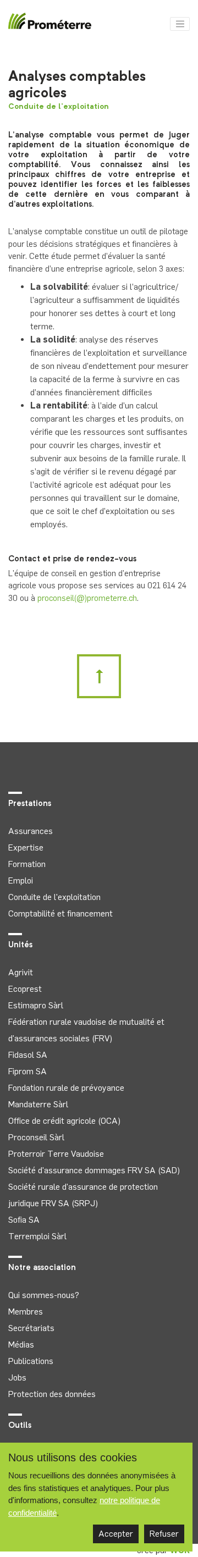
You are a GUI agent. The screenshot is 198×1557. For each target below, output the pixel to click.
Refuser (164, 1533)
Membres (25, 1311)
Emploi (20, 880)
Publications (30, 1361)
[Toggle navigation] (180, 24)
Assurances (30, 831)
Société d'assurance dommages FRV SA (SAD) (94, 1170)
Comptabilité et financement (60, 913)
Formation (27, 864)
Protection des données (52, 1394)
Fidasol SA (27, 1055)
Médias (21, 1344)
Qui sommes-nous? (43, 1295)
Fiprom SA (27, 1071)
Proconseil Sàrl (36, 1137)
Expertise (25, 847)
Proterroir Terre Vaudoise (56, 1154)
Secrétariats (31, 1328)
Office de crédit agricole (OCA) (64, 1121)
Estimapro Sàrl (35, 1005)
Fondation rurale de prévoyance (66, 1088)
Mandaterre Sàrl (38, 1104)
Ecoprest (25, 989)
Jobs (17, 1377)
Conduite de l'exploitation (58, 107)
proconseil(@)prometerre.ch (87, 598)
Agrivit (20, 972)
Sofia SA (24, 1219)
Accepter (115, 1533)
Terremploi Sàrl (37, 1236)
